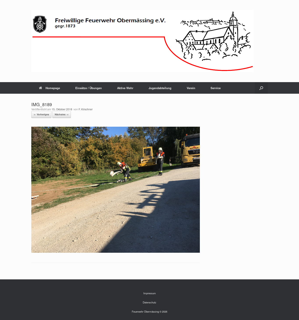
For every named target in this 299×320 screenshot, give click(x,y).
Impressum (149, 293)
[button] (261, 88)
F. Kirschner (86, 109)
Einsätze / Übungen (88, 88)
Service (216, 88)
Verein (191, 88)
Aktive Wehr (125, 88)
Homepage (53, 88)
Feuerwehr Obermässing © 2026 (149, 311)
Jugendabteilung (160, 88)
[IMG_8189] (115, 251)
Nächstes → (62, 114)
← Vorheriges (41, 114)
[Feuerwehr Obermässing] (142, 41)
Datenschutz (149, 302)
